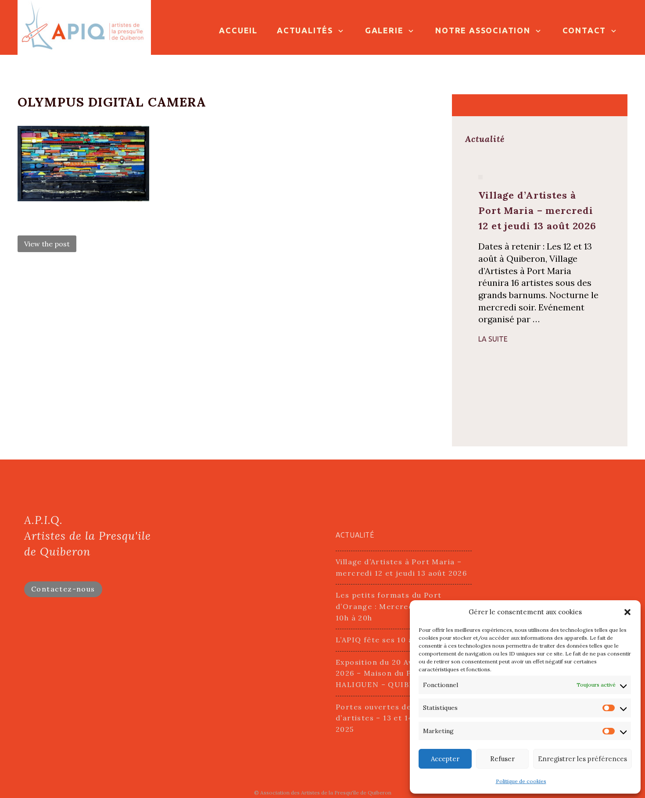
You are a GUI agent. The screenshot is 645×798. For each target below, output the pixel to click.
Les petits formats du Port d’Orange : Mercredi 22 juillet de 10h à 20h (400, 606)
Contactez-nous (63, 588)
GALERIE (384, 30)
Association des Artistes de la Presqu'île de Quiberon (325, 792)
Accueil (238, 30)
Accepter (445, 759)
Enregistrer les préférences (582, 759)
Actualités (305, 30)
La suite (493, 339)
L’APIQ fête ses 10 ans (379, 639)
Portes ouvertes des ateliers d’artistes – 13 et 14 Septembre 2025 (397, 718)
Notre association (482, 30)
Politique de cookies (521, 781)
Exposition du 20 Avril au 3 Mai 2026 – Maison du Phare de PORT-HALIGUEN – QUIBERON (402, 673)
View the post (47, 243)
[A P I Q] (84, 26)
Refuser (502, 759)
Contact (584, 30)
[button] (627, 612)
